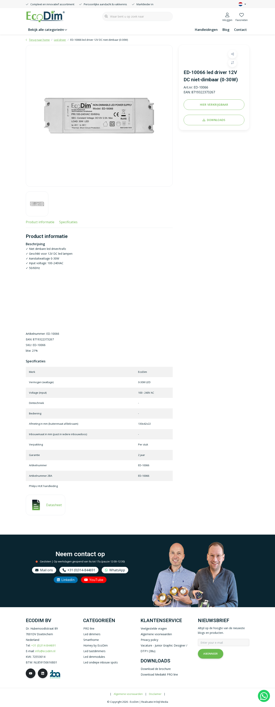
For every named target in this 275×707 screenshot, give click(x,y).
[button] (232, 54)
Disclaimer (155, 694)
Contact (240, 29)
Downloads (216, 120)
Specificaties (68, 222)
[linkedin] (43, 673)
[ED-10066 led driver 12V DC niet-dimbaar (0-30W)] (99, 116)
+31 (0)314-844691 (81, 570)
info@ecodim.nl (45, 651)
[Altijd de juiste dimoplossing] (45, 16)
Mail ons (46, 570)
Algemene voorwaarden (128, 694)
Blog (225, 29)
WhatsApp (117, 570)
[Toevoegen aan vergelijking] (232, 62)
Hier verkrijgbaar (214, 104)
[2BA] (55, 674)
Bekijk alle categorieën (46, 29)
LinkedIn (67, 580)
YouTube (96, 580)
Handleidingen (206, 29)
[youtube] (30, 673)
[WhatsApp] (264, 696)
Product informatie (40, 222)
